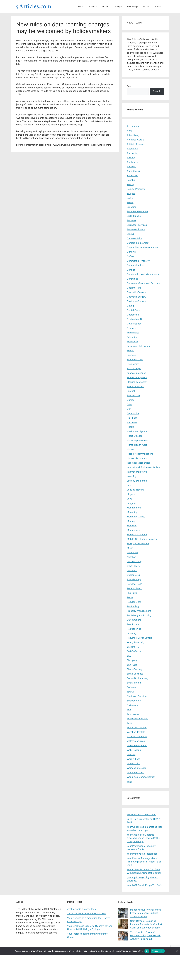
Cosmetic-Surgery (136, 292)
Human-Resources (137, 458)
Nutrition (131, 557)
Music (146, 6)
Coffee (130, 256)
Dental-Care (133, 310)
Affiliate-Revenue (136, 144)
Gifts (129, 404)
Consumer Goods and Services (143, 283)
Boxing (130, 202)
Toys (129, 723)
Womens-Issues (135, 772)
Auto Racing (133, 171)
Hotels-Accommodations (140, 453)
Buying (130, 234)
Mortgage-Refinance (138, 543)
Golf (129, 409)
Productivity (133, 606)
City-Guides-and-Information (142, 247)
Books (130, 198)
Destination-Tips (135, 319)
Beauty (130, 184)
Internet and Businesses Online (143, 467)
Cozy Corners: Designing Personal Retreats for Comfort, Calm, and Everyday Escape (146, 924)
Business (93, 6)
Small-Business (135, 673)
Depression (133, 314)
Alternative (132, 148)
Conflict (131, 269)
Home (80, 6)
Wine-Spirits (133, 763)
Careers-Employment (138, 243)
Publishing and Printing (139, 615)
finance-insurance (136, 373)
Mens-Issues (133, 530)
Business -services (137, 225)
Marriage (131, 521)
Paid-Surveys (134, 579)
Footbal (131, 391)
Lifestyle (118, 6)
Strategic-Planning (137, 696)
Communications (136, 265)
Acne (129, 130)
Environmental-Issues (138, 346)
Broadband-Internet (137, 211)
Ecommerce (133, 332)
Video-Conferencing (137, 736)
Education (132, 337)
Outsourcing (133, 575)
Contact (157, 6)
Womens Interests (136, 768)
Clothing (131, 252)
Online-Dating (134, 561)
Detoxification (134, 323)
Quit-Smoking (134, 620)
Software (132, 687)
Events (130, 350)
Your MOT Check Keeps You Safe (144, 885)
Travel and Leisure (137, 727)
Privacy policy (158, 951)
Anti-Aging (132, 153)
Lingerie (131, 494)
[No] (176, 951)
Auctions (131, 166)
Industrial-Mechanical (138, 462)
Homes (130, 449)
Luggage (131, 503)
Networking (133, 552)
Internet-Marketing (137, 471)
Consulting (132, 278)
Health (105, 6)
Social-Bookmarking (137, 678)
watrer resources (136, 741)
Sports (130, 691)
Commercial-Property (138, 261)
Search (130, 86)
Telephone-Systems (137, 718)
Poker (130, 597)
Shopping (132, 660)
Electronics (132, 341)
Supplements (134, 700)
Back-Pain (132, 175)
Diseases (132, 328)
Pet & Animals (134, 588)
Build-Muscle (134, 216)
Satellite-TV (133, 646)
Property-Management (139, 611)
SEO (129, 655)
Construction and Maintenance (143, 274)
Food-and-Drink (135, 386)
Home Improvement (137, 440)
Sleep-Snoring (134, 669)
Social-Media (134, 682)
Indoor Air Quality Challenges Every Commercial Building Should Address (145, 913)
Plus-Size (132, 593)
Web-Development (137, 745)
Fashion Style (134, 368)
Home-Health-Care (137, 445)
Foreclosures (133, 395)
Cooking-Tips (134, 287)
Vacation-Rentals (136, 732)
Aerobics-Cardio (135, 139)
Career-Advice (134, 238)
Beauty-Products (136, 189)
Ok (147, 951)
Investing (131, 476)
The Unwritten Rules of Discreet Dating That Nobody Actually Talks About (145, 935)
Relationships (134, 629)
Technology (132, 6)
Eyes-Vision (133, 364)
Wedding (131, 754)
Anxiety (131, 157)
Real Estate (133, 624)
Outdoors (132, 570)
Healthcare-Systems (138, 431)
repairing (131, 633)
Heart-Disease (134, 436)
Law (129, 485)
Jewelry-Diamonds (137, 480)
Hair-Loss (132, 418)
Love (129, 498)
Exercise (131, 355)
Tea (129, 709)
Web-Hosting (134, 750)
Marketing (132, 512)
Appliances (132, 162)
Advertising (133, 135)
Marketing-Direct (136, 516)
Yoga (129, 781)
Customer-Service (136, 301)
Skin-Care (132, 664)
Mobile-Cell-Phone (137, 534)
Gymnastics (133, 413)
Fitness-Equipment (137, 377)
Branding (131, 207)
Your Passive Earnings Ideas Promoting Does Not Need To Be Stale (144, 861)
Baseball (131, 180)
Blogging (131, 193)
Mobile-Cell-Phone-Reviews (142, 539)
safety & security (136, 642)
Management (134, 507)
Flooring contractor (137, 382)
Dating (130, 305)
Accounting (133, 126)
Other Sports (133, 566)
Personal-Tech (134, 584)
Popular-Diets (134, 602)
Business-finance (136, 229)
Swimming (132, 705)
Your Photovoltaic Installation (142, 853)
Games (130, 400)
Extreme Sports (135, 359)
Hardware (132, 422)
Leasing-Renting (135, 489)
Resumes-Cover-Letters (139, 637)
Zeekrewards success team (141, 814)
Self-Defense (134, 651)
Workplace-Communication (141, 777)
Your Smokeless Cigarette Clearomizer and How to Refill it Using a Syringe (143, 838)
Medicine (132, 525)
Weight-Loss (133, 759)
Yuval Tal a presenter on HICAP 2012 (86, 913)
